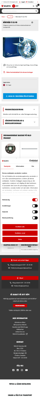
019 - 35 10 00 (22, 358)
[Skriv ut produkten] (32, 22)
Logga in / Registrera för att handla (21, 96)
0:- (35, 5)
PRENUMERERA (20, 305)
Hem (3, 17)
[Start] (6, 6)
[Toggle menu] (37, 2)
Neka (20, 239)
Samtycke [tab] (7, 166)
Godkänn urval (20, 233)
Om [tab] (33, 166)
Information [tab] (20, 166)
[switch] (35, 205)
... (9, 17)
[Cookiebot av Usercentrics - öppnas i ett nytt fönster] (29, 161)
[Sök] (36, 11)
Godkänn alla (19, 226)
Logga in (23, 2)
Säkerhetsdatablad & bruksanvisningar (19, 72)
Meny (17, 6)
